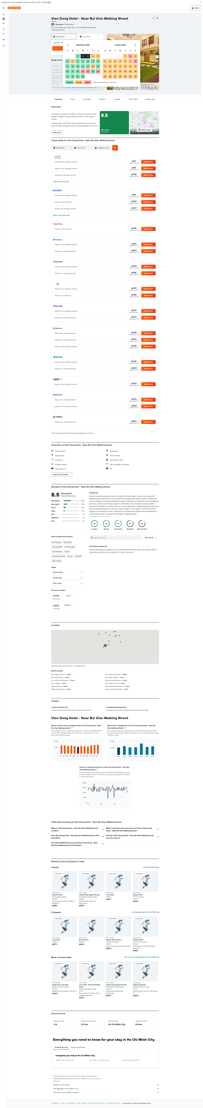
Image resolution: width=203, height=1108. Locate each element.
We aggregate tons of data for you (66, 1089)
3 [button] (87, 56)
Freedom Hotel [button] (57, 895)
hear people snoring (58, 556)
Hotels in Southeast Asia (96, 1103)
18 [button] (93, 66)
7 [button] (72, 61)
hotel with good (69, 547)
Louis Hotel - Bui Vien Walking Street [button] (89, 986)
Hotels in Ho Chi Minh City (130, 1060)
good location (56, 542)
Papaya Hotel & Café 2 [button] (114, 940)
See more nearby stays (151, 867)
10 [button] (88, 61)
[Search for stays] (3, 19)
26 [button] (98, 71)
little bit (70, 556)
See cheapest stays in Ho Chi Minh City (145, 912)
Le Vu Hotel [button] (110, 895)
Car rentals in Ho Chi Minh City (99, 1060)
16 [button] (83, 66)
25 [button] (93, 71)
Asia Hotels (71, 1103)
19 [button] (98, 66)
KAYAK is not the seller (61, 1085)
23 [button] (83, 71)
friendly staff (67, 542)
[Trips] (3, 40)
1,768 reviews (69, 24)
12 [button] (98, 61)
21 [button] (72, 71)
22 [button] (78, 71)
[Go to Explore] (3, 29)
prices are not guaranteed (93, 1078)
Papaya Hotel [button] (137, 895)
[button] (200, 2)
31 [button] (135, 76)
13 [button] (67, 66)
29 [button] (78, 76)
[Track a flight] (3, 34)
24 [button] (88, 71)
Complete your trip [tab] (61, 1047)
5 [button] (98, 56)
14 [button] (72, 66)
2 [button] (82, 56)
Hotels (63, 1103)
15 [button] (78, 66)
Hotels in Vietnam (82, 1103)
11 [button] (93, 61)
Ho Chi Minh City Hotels (113, 1103)
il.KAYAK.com (55, 1103)
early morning (56, 561)
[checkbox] (61, 597)
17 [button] (88, 66)
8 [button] (77, 61)
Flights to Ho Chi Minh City (64, 1060)
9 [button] (82, 61)
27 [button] (68, 76)
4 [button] (105, 61)
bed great (78, 556)
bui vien (67, 551)
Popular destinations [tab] (78, 1047)
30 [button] (83, 76)
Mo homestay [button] (83, 940)
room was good (57, 551)
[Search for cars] (3, 23)
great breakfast (57, 547)
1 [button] (77, 56)
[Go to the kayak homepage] (14, 8)
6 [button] (67, 61)
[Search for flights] (3, 14)
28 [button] (73, 76)
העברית (48, 2)
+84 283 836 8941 (57, 30)
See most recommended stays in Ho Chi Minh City (141, 957)
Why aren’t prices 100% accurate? (66, 1092)
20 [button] (68, 71)
